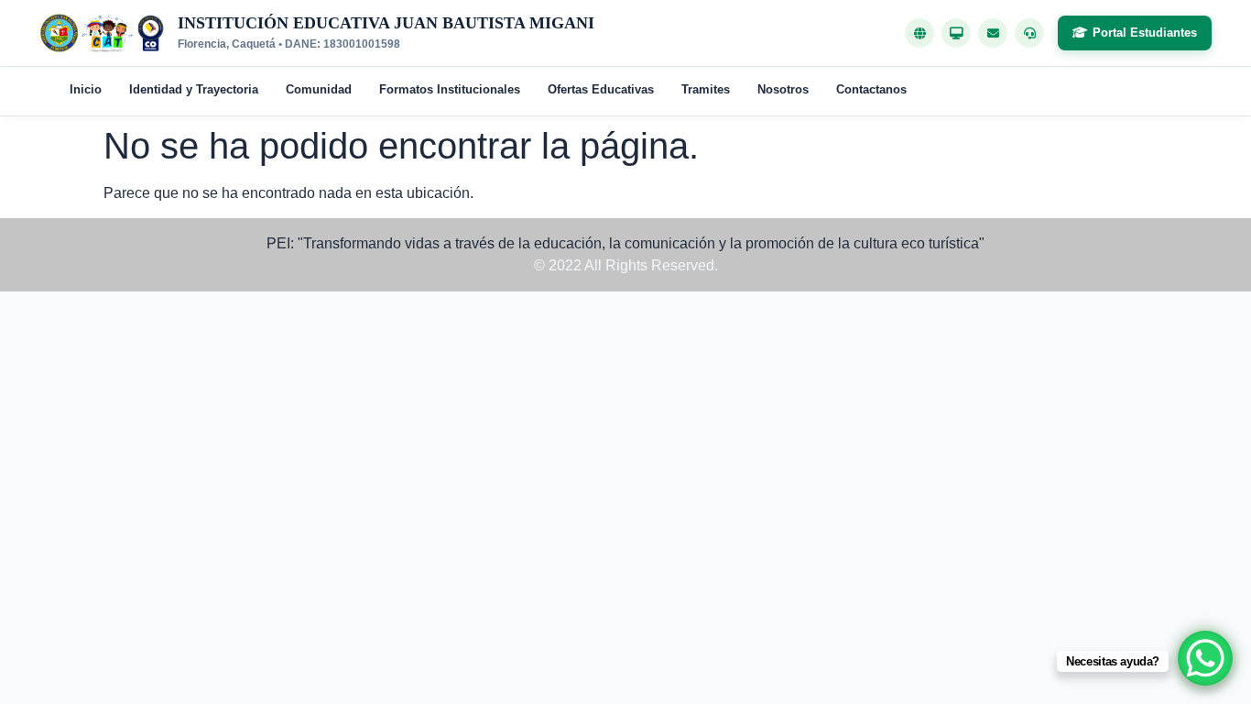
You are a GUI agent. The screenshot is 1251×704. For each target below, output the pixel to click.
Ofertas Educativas (601, 89)
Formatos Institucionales (449, 89)
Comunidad (319, 89)
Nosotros (783, 89)
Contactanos (871, 89)
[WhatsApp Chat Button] (1205, 658)
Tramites (705, 89)
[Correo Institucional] (992, 33)
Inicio (86, 89)
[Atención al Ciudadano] (1029, 33)
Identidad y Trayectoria (193, 89)
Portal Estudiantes (1145, 32)
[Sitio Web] (919, 33)
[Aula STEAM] (956, 33)
